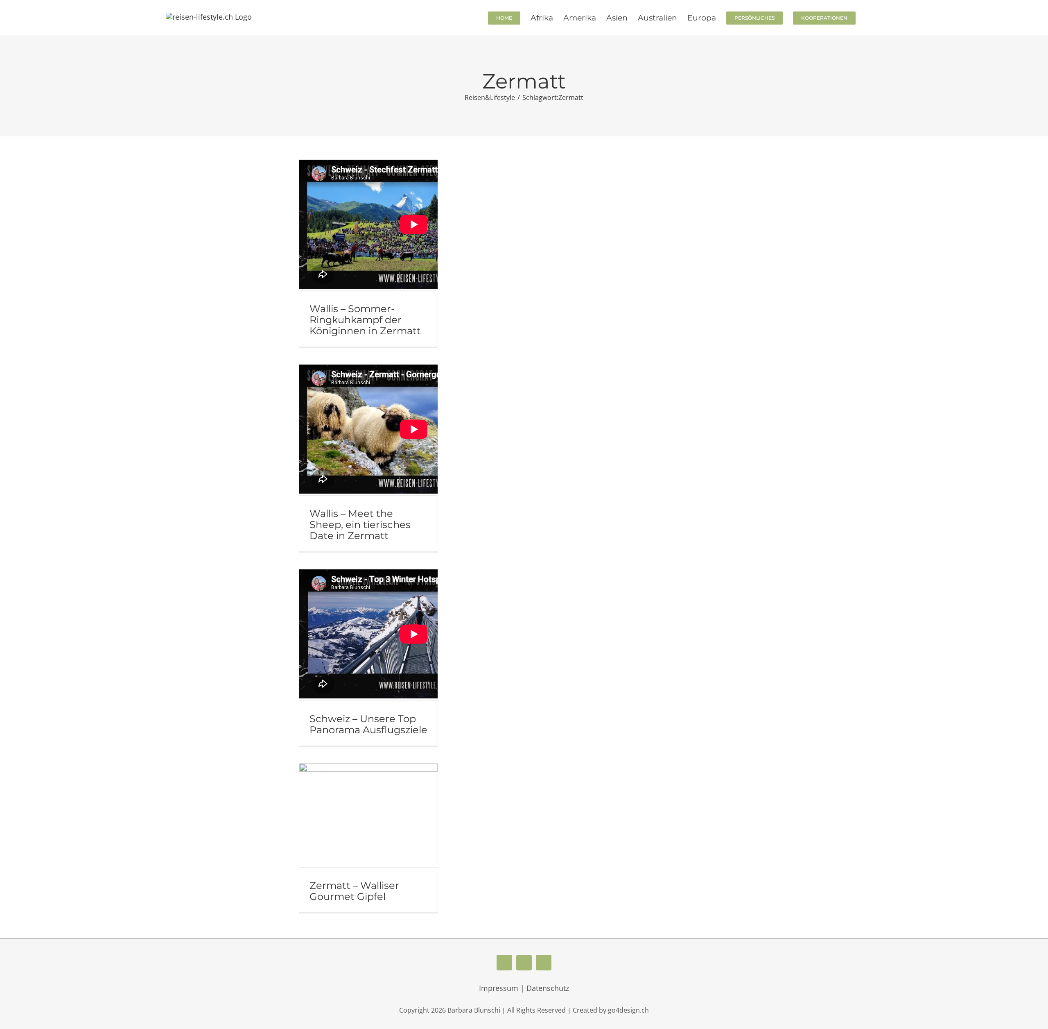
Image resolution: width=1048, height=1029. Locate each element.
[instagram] (543, 962)
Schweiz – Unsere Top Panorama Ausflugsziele (368, 724)
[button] (869, 17)
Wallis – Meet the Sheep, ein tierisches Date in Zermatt (360, 525)
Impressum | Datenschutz (524, 988)
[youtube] (524, 962)
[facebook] (504, 962)
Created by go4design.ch (611, 1010)
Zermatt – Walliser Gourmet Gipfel (354, 890)
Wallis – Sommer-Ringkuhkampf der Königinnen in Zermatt (365, 320)
